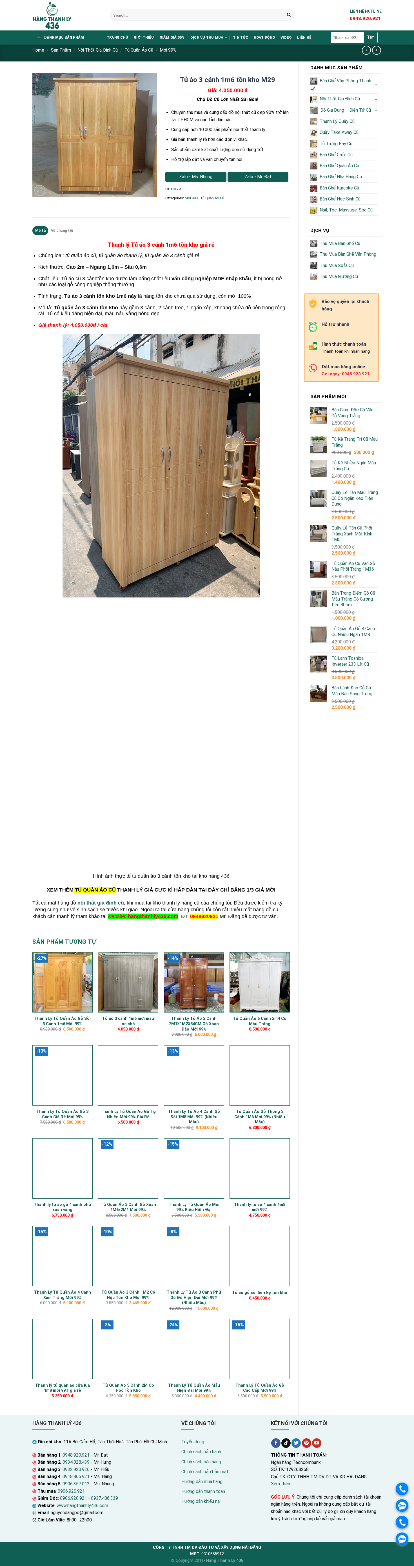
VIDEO (286, 37)
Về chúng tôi (62, 230)
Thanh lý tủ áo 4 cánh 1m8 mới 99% (259, 1207)
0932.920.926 (76, 1469)
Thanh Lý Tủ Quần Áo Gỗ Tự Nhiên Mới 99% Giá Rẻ (128, 1114)
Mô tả (40, 230)
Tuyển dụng (192, 1441)
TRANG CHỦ (117, 37)
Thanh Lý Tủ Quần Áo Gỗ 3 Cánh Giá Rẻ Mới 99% (62, 1114)
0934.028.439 (76, 1462)
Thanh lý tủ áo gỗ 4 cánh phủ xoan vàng (62, 1207)
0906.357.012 (76, 1483)
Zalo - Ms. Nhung (195, 176)
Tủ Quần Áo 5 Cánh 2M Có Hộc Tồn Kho (128, 1388)
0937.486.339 (104, 1498)
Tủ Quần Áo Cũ (138, 50)
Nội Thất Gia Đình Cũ (97, 50)
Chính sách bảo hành (201, 1451)
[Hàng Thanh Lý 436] (67, 15)
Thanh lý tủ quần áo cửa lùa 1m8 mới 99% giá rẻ (62, 1388)
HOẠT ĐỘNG (264, 37)
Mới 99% (168, 50)
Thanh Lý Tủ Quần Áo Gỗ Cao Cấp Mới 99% (259, 1388)
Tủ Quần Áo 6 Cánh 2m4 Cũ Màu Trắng (259, 1021)
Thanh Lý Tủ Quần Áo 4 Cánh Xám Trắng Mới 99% (62, 1295)
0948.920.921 (76, 1455)
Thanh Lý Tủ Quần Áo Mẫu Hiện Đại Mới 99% (194, 1388)
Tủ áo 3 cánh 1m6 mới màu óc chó (128, 1021)
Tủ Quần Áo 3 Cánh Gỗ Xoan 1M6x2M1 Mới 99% (128, 1207)
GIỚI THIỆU (144, 37)
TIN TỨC (240, 37)
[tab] (40, 230)
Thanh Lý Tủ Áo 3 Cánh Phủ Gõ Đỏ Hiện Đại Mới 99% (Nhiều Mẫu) (194, 1297)
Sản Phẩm (61, 50)
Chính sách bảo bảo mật (204, 1471)
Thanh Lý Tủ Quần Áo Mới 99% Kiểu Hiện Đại (194, 1207)
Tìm (371, 37)
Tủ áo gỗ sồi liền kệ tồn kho (259, 1292)
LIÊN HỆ (304, 37)
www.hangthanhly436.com (82, 1505)
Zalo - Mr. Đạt (257, 176)
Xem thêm (281, 1483)
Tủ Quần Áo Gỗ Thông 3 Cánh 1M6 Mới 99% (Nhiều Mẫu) (259, 1116)
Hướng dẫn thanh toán (203, 1491)
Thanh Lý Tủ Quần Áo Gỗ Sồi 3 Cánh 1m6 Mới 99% (62, 1021)
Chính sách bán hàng (201, 1461)
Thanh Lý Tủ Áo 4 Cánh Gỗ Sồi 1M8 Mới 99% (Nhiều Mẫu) (194, 1116)
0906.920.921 (71, 1491)
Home (38, 50)
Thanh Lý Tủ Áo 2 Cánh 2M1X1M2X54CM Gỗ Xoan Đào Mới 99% (194, 1023)
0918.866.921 (76, 1476)
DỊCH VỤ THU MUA (207, 37)
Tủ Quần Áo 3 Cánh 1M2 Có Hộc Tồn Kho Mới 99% (128, 1295)
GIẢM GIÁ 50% (172, 37)
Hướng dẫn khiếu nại (201, 1501)
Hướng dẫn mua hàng (201, 1481)
